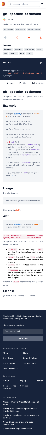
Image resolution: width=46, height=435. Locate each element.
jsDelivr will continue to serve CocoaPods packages (21, 416)
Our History (8, 358)
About (5, 353)
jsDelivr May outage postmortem (17, 428)
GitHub (6, 381)
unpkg (23, 381)
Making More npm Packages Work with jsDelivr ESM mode (20, 409)
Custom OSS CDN (10, 368)
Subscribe (23, 338)
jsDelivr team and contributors (29, 316)
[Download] (40, 37)
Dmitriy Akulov (20, 318)
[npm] (29, 37)
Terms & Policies (30, 358)
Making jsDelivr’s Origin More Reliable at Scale (21, 403)
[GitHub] (17, 37)
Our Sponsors (9, 363)
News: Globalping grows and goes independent (18, 423)
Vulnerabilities (34, 29)
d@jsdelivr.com (29, 363)
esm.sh (40, 381)
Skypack (24, 386)
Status (25, 353)
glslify (17, 210)
